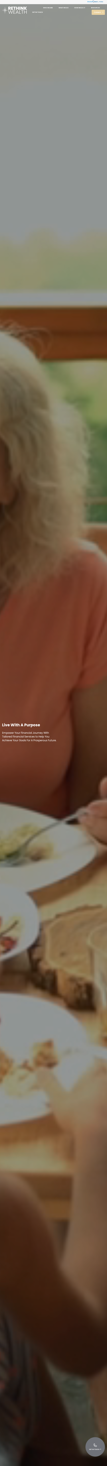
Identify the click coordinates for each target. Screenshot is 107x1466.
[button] (48, 8)
